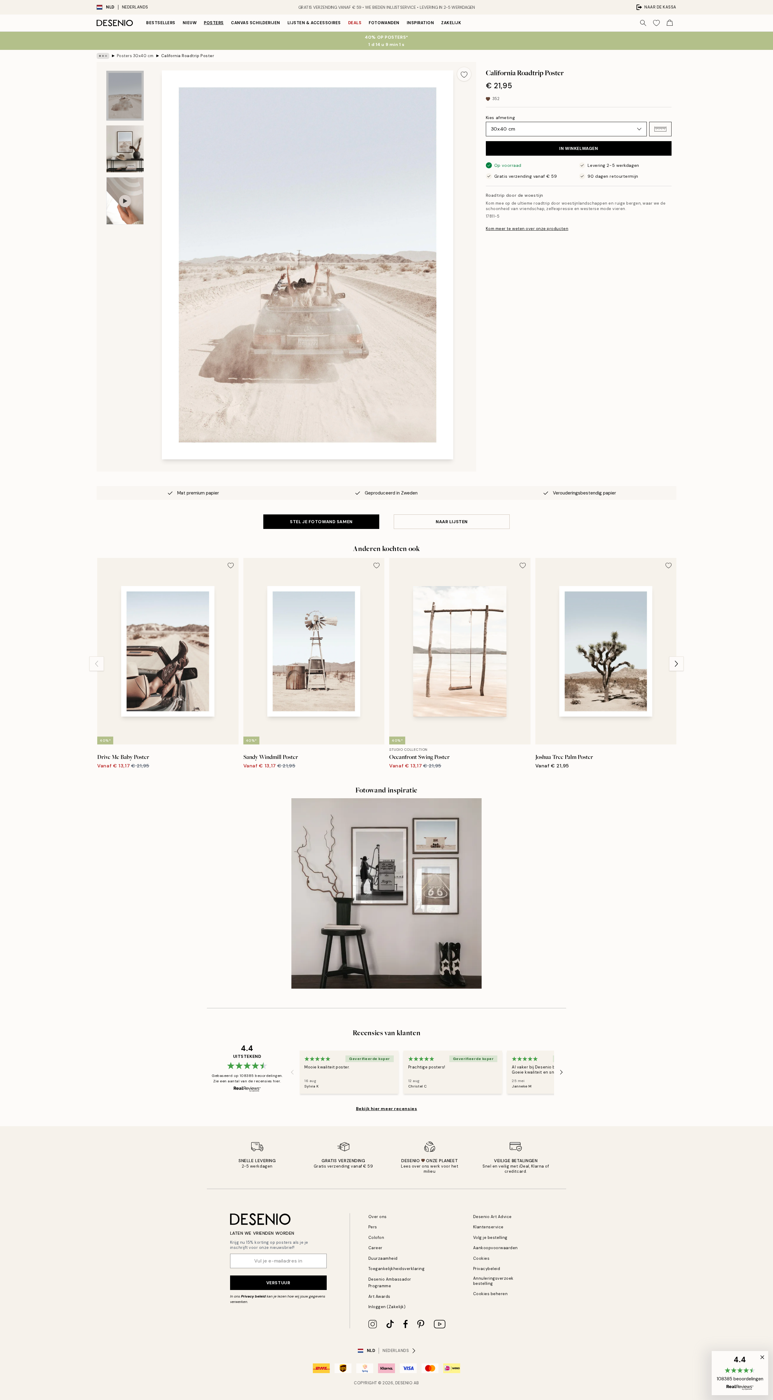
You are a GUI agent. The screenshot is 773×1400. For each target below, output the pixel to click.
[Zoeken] (643, 23)
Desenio (404, 1382)
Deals (355, 22)
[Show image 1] (125, 96)
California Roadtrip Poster (187, 55)
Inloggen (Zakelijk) (387, 1306)
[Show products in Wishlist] (656, 23)
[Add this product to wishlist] (464, 74)
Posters (214, 22)
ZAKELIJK (451, 22)
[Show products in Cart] (669, 23)
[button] (660, 129)
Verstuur (278, 1282)
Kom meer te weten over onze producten (527, 228)
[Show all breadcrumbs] (103, 56)
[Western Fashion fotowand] (386, 893)
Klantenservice (488, 1227)
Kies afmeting (500, 117)
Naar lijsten (452, 521)
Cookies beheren (490, 1293)
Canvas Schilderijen (255, 22)
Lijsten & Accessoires (314, 22)
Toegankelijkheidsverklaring (396, 1268)
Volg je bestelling (490, 1237)
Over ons (377, 1216)
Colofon (376, 1237)
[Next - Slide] (676, 663)
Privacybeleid (486, 1268)
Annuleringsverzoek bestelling (493, 1281)
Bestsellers (160, 22)
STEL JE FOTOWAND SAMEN (321, 521)
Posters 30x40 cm (135, 55)
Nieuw (190, 22)
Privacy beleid (253, 1296)
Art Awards (379, 1296)
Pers (372, 1227)
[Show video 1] (125, 201)
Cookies (481, 1258)
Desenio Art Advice (492, 1216)
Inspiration (420, 22)
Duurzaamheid (383, 1258)
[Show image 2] (125, 148)
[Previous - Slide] (96, 663)
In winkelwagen (578, 148)
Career (375, 1247)
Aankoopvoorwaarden (495, 1247)
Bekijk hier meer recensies (386, 1108)
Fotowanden (384, 22)
